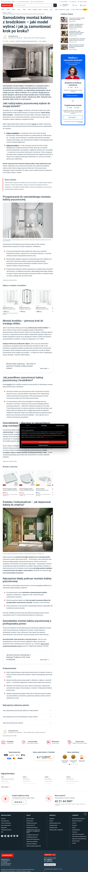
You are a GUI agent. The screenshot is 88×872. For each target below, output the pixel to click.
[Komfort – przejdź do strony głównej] (7, 855)
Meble (24, 9)
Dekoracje (46, 9)
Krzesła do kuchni (26, 781)
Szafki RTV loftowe (5, 783)
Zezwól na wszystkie (44, 442)
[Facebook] (2, 836)
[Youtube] (5, 836)
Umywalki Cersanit (70, 783)
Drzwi (51, 9)
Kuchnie (29, 9)
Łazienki (8, 9)
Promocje (73, 9)
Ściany (18, 9)
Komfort (4, 12)
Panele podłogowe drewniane (7, 779)
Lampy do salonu (5, 781)
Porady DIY (18, 41)
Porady (9, 12)
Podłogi (13, 9)
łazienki (34, 124)
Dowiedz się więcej (48, 437)
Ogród (56, 9)
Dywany (40, 9)
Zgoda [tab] (27, 425)
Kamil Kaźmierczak (13, 36)
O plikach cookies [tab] (60, 425)
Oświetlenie (34, 9)
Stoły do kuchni (26, 779)
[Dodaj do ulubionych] (16, 291)
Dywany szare (48, 783)
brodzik (9, 384)
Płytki (2, 9)
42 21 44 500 (64, 1)
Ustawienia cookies (43, 445)
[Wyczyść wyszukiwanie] (51, 5)
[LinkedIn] (17, 836)
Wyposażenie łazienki (31, 41)
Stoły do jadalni (48, 779)
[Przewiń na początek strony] (85, 814)
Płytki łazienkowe (70, 779)
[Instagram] (8, 836)
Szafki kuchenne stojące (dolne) (29, 783)
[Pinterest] (11, 836)
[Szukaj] (55, 5)
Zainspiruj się (62, 9)
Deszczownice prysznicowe (72, 781)
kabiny (21, 110)
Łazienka (23, 41)
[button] (64, 5)
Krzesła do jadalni (48, 781)
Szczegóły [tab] (44, 425)
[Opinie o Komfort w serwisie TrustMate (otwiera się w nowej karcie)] (44, 757)
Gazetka (67, 9)
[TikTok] (14, 836)
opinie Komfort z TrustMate (46, 752)
